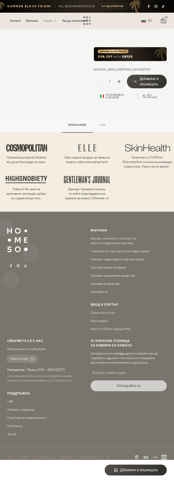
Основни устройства (105, 284)
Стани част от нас (103, 313)
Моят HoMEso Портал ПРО (110, 329)
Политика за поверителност (26, 418)
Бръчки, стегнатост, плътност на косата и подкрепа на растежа (113, 240)
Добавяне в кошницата (149, 81)
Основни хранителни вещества (113, 276)
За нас (11, 434)
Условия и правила (20, 410)
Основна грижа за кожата (108, 267)
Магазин (99, 230)
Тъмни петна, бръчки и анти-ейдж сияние (120, 251)
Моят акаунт (99, 321)
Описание (77, 125)
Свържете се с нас (25, 341)
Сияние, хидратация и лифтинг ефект (117, 259)
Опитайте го (99, 292)
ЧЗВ (102, 125)
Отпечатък (14, 426)
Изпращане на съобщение (26, 349)
